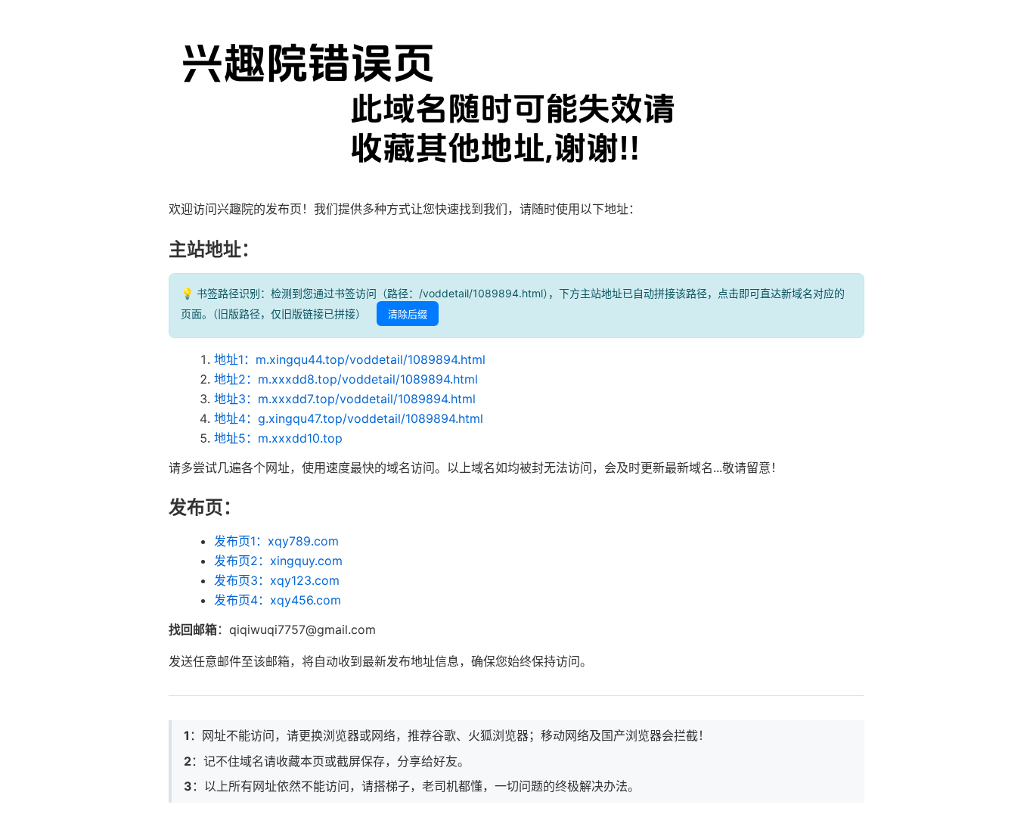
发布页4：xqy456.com (277, 599)
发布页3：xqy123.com (277, 580)
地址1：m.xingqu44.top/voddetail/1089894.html (349, 359)
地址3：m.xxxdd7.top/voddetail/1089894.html (345, 398)
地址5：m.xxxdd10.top (278, 438)
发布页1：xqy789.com (276, 540)
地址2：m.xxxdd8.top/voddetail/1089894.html (346, 379)
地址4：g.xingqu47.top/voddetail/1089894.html (348, 418)
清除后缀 (407, 314)
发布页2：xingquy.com (278, 560)
